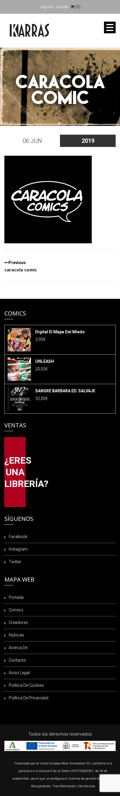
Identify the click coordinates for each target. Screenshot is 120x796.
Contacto (17, 660)
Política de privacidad (28, 698)
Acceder (62, 7)
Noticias (16, 635)
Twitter (15, 561)
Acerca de (18, 647)
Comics (16, 610)
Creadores (18, 622)
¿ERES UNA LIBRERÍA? (15, 472)
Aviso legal (19, 672)
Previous (20, 266)
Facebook (18, 536)
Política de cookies (26, 685)
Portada (16, 597)
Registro (47, 7)
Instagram (18, 549)
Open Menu (110, 27)
